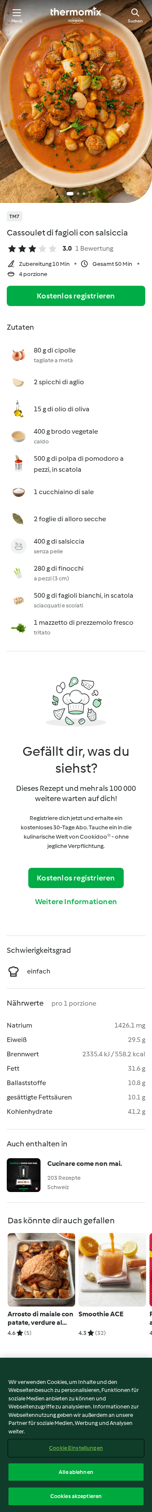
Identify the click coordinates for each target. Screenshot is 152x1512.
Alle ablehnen (76, 1472)
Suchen (135, 21)
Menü (17, 21)
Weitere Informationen (76, 901)
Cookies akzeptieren (76, 1496)
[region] (76, 1435)
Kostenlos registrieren (76, 296)
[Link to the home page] (76, 15)
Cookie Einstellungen (76, 1448)
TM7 (14, 216)
